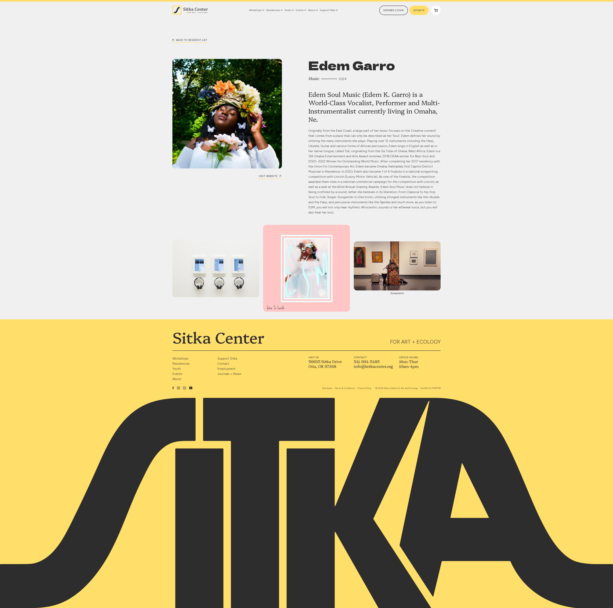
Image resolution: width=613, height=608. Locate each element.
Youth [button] (287, 10)
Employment (226, 369)
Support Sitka (227, 358)
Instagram (178, 388)
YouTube (191, 388)
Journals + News (229, 374)
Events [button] (300, 10)
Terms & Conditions (345, 388)
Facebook (173, 388)
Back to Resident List (191, 40)
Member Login (393, 10)
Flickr (184, 388)
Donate (419, 10)
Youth (176, 369)
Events (177, 374)
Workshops (180, 358)
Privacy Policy (364, 388)
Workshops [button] (255, 10)
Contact (223, 363)
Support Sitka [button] (327, 10)
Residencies (181, 363)
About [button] (311, 10)
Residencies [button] (273, 10)
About (176, 379)
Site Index (327, 388)
